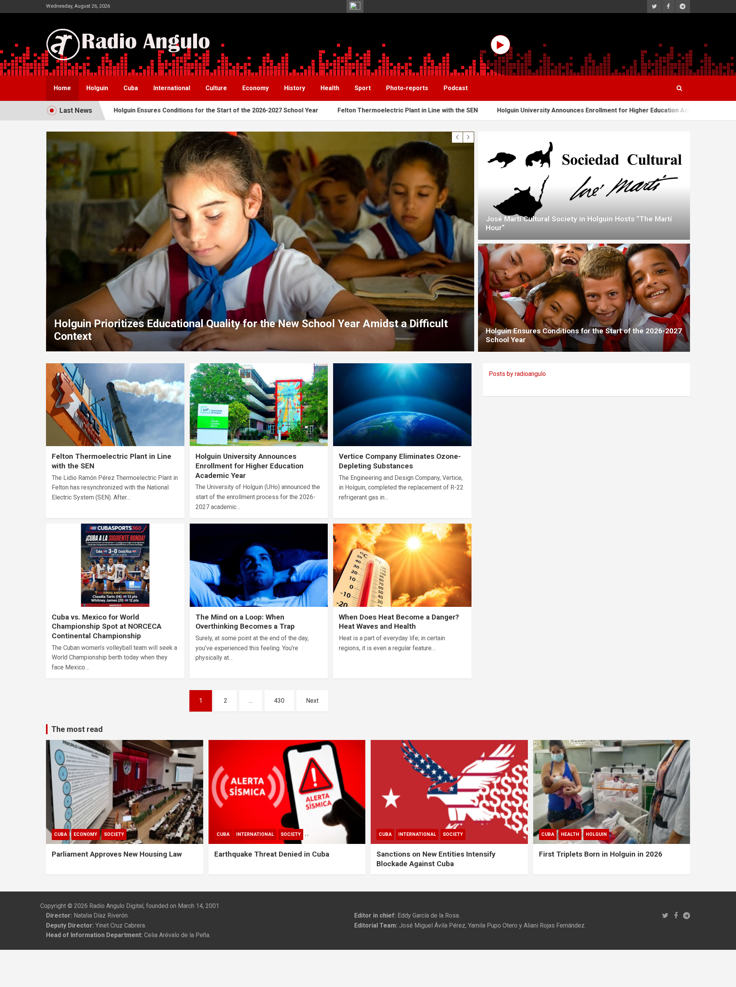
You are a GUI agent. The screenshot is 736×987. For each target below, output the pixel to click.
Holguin (97, 88)
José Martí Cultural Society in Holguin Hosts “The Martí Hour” (579, 223)
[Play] (500, 44)
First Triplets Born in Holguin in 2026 (600, 854)
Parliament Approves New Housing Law (117, 854)
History (294, 88)
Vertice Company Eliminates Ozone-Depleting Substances (400, 461)
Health (329, 88)
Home (62, 88)
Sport (363, 88)
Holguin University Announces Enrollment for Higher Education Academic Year (554, 110)
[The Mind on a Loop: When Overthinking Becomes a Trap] (259, 565)
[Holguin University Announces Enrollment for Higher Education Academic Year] (259, 405)
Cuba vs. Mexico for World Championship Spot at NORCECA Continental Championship (106, 626)
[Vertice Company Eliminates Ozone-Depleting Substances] (402, 405)
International (171, 88)
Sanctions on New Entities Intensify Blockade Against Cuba (436, 859)
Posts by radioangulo (517, 373)
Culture (216, 88)
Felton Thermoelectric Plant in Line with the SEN (352, 110)
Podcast (456, 88)
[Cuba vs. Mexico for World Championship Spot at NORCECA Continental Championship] (115, 565)
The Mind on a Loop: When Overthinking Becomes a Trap (245, 622)
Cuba (130, 88)
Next (312, 700)
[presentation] (457, 137)
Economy (255, 88)
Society (114, 834)
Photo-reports (407, 88)
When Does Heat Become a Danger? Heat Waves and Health (399, 622)
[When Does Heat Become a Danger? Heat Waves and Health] (402, 565)
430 (279, 700)
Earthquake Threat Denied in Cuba (271, 854)
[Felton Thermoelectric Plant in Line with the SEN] (115, 405)
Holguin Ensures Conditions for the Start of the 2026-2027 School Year (160, 110)
